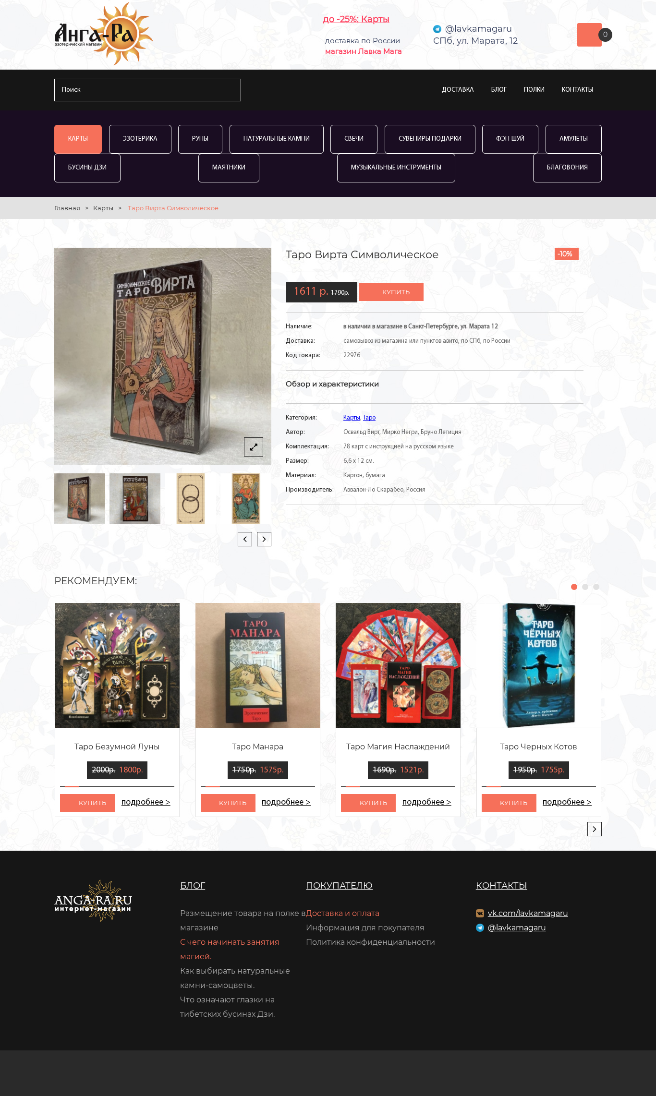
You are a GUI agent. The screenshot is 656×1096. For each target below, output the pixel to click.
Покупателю (339, 885)
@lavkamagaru (517, 927)
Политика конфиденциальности (370, 942)
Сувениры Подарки (430, 139)
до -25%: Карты (356, 19)
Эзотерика (140, 139)
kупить (92, 803)
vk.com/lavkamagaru (528, 913)
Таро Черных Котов (538, 746)
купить (396, 292)
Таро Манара (257, 746)
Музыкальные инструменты (396, 167)
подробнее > (146, 802)
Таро (369, 418)
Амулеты (573, 139)
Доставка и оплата (342, 913)
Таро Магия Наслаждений (398, 746)
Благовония (567, 167)
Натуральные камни (276, 139)
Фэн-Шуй (510, 139)
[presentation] (245, 539)
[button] (574, 587)
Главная (67, 208)
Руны (200, 139)
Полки (534, 90)
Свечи (354, 139)
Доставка (458, 90)
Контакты (577, 90)
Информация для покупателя (365, 927)
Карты (78, 139)
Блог (499, 90)
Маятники (228, 167)
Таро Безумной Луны (117, 746)
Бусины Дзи (87, 167)
